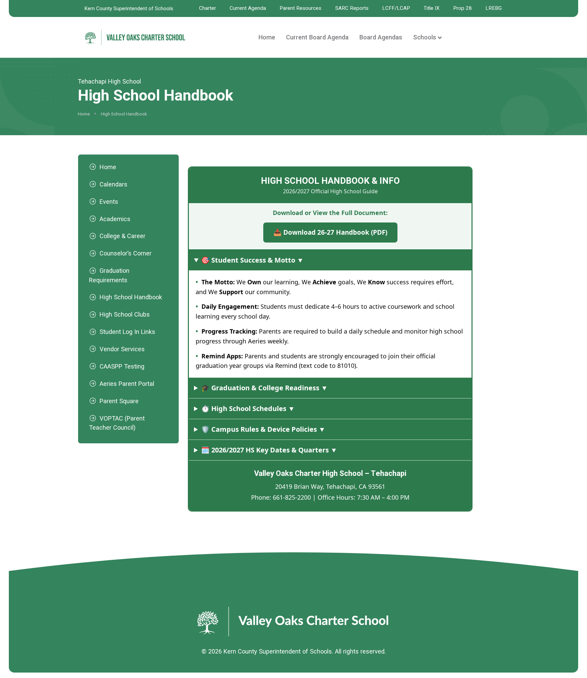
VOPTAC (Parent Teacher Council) (117, 423)
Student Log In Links (127, 331)
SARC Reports (352, 8)
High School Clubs (125, 314)
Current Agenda (248, 8)
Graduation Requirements (109, 275)
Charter (207, 8)
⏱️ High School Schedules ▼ (248, 408)
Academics (115, 218)
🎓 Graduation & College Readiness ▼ (264, 387)
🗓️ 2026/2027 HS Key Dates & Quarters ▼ (269, 449)
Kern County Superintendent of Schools (129, 8)
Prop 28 (462, 8)
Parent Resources (300, 8)
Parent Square (119, 401)
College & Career (122, 235)
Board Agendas (380, 37)
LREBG (493, 8)
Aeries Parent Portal (127, 383)
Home (267, 37)
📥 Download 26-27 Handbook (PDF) (330, 232)
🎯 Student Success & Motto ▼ (252, 260)
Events (109, 201)
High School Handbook (131, 297)
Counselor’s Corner (126, 253)
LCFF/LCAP (396, 8)
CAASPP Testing (122, 366)
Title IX (432, 8)
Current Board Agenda (317, 37)
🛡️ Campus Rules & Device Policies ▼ (263, 429)
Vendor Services (122, 349)
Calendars (113, 184)
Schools (424, 37)
